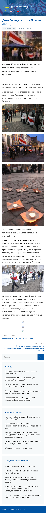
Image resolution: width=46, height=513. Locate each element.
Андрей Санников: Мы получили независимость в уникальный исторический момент (23, 426)
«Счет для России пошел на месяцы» (20, 466)
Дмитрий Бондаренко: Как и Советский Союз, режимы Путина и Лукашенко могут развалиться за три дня (22, 434)
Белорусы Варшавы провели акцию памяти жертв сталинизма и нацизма (23, 392)
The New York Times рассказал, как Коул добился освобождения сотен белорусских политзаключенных (21, 488)
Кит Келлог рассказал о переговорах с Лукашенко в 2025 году (21, 372)
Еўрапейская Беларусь (21, 6)
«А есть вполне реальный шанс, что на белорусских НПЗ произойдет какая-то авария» (21, 479)
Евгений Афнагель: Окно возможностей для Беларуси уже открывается (23, 442)
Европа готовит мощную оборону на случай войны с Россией (20, 379)
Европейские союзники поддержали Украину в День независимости (20, 399)
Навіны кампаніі (9, 28)
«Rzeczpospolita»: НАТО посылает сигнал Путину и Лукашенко (21, 472)
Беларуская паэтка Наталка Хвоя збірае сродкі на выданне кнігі (21, 385)
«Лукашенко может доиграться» (18, 448)
